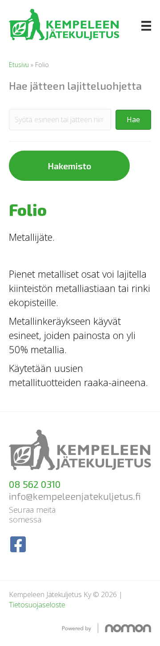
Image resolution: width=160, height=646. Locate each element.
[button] (133, 120)
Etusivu (19, 64)
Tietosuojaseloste (37, 605)
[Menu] (146, 26)
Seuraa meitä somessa (32, 514)
